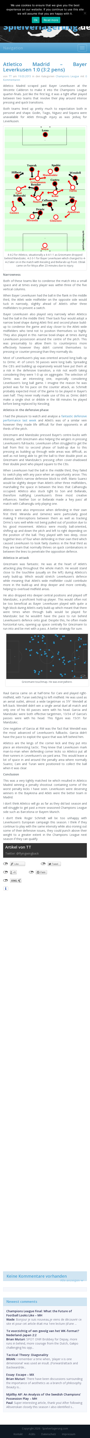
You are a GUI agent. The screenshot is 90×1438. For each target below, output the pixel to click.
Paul (9, 1403)
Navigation (13, 47)
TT (10, 76)
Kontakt (18, 1434)
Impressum (68, 1434)
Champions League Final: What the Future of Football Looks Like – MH (39, 1313)
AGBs (32, 1434)
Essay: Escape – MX (20, 1375)
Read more (51, 20)
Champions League (67, 76)
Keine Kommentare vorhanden (43, 1277)
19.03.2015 (24, 76)
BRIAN (10, 1359)
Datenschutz (48, 1434)
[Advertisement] (45, 1080)
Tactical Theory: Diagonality (27, 1355)
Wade (10, 1319)
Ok (36, 20)
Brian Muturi (15, 1339)
